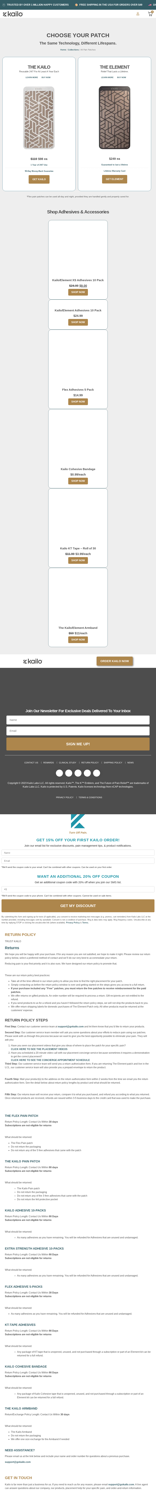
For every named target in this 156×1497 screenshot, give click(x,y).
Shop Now (78, 292)
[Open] (142, 14)
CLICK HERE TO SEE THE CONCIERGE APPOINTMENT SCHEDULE (50, 1060)
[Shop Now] (78, 249)
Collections (73, 49)
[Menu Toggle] (130, 14)
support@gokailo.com (71, 1026)
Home (63, 49)
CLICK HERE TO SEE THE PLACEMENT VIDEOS (39, 1049)
